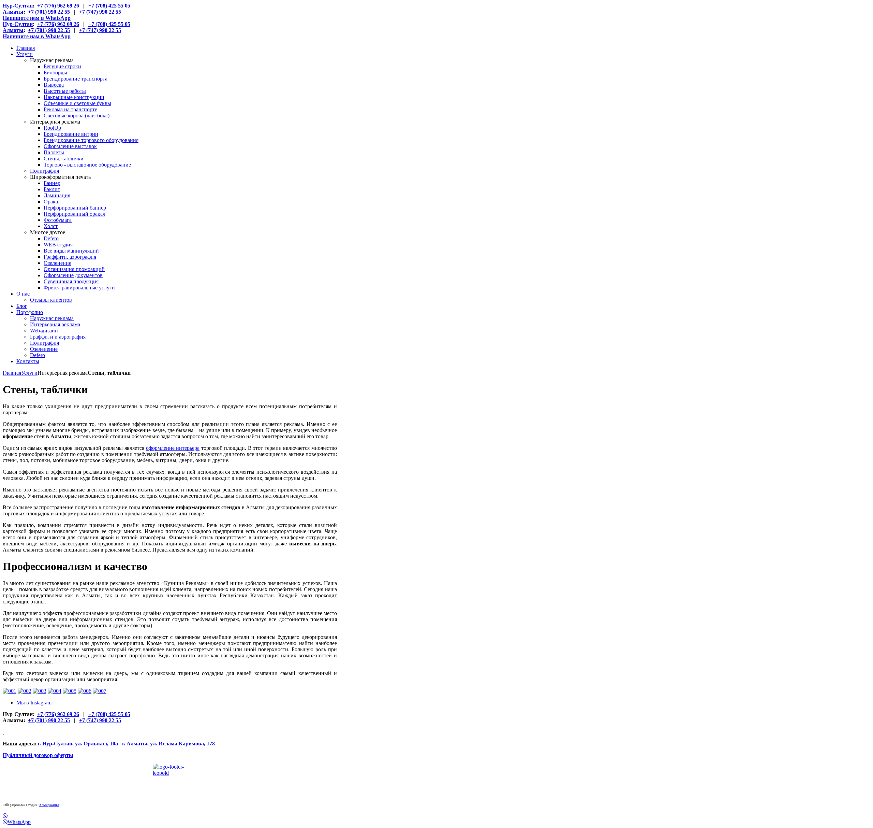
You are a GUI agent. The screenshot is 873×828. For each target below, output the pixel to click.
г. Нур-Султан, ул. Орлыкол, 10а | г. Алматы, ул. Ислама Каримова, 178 (126, 743)
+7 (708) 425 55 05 (109, 6)
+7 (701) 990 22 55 (49, 12)
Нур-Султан (18, 6)
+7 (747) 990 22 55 (100, 12)
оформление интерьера (173, 448)
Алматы (13, 12)
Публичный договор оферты (38, 755)
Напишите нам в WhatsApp (37, 18)
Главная (12, 373)
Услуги (29, 373)
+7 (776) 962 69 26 (58, 6)
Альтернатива (49, 805)
